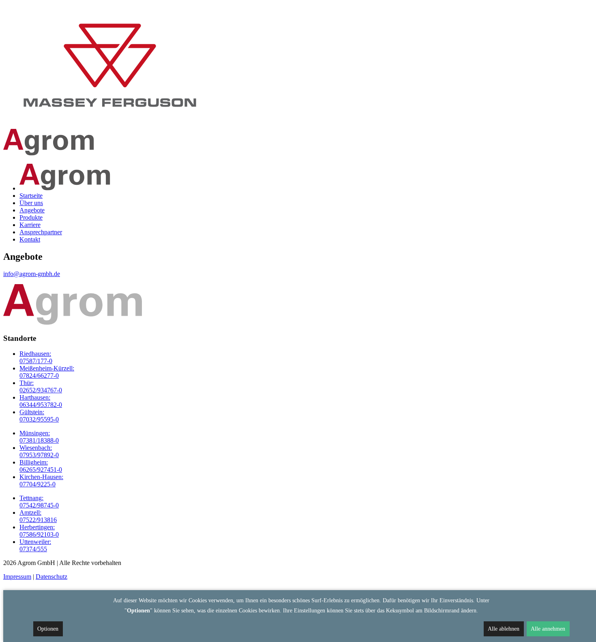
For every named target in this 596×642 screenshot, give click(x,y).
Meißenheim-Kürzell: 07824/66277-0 (46, 372)
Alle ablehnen (503, 629)
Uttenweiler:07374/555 (35, 545)
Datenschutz (51, 576)
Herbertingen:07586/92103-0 (39, 531)
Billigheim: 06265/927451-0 (40, 466)
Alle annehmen (548, 629)
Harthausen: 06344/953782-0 (40, 401)
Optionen (47, 629)
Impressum (17, 576)
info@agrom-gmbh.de (31, 273)
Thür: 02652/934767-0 (40, 386)
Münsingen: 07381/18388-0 (39, 437)
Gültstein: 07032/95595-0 (39, 416)
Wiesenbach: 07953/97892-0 (39, 451)
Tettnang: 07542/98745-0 (39, 501)
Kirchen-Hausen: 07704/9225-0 (41, 480)
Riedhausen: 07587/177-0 (35, 357)
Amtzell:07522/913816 (38, 516)
